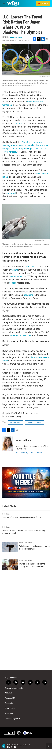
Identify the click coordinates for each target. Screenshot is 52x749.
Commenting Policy (12, 719)
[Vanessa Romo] (7, 444)
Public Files (9, 713)
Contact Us (9, 703)
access (12, 283)
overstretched (16, 276)
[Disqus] (26, 637)
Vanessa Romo (16, 37)
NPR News (6, 514)
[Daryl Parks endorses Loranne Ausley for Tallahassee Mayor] (10, 564)
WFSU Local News (25, 543)
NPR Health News (34, 422)
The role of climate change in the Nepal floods (21, 517)
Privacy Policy (10, 708)
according (29, 295)
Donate (44, 4)
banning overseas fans (20, 335)
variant (14, 270)
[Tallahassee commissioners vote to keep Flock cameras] (10, 547)
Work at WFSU (10, 698)
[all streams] (49, 746)
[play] (3, 746)
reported (19, 123)
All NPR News (15, 422)
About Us (8, 693)
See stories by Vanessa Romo (29, 452)
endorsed (11, 193)
